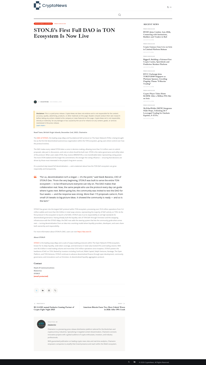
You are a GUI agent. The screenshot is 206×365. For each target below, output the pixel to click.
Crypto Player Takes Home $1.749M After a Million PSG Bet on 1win (157, 96)
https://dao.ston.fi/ (84, 232)
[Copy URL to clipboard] (55, 290)
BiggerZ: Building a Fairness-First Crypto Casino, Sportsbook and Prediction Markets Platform (157, 61)
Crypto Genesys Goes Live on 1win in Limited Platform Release (157, 48)
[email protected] (41, 276)
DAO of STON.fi (42, 138)
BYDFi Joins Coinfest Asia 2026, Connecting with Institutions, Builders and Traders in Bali (157, 34)
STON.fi (36, 243)
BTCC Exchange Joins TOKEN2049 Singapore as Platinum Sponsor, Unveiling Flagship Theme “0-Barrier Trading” (155, 79)
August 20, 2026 (148, 40)
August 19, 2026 (148, 52)
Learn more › (40, 125)
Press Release (60, 24)
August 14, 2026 (148, 86)
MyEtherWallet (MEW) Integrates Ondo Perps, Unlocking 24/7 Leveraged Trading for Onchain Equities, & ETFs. (157, 112)
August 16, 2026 (148, 67)
